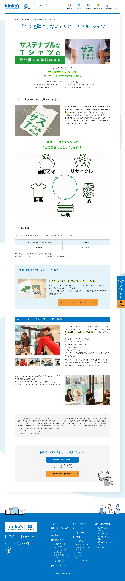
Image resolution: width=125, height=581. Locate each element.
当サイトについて (103, 547)
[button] (16, 340)
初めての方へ (98, 8)
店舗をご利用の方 (59, 544)
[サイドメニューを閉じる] (123, 274)
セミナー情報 (78, 524)
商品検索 (69, 8)
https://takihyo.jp (36, 433)
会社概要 (78, 541)
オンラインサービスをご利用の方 (61, 551)
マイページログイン (40, 6)
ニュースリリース (81, 544)
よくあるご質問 (79, 533)
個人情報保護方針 (103, 528)
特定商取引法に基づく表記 (105, 538)
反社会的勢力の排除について (105, 543)
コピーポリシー (102, 531)
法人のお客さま (107, 8)
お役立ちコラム (57, 566)
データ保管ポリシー (104, 534)
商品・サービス (25, 19)
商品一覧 (79, 8)
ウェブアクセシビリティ (83, 556)
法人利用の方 (58, 547)
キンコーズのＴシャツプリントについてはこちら (78, 302)
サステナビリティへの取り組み (83, 548)
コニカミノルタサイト (83, 560)
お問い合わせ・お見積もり (62, 474)
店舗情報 (88, 8)
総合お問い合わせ (29, 537)
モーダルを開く (17, 327)
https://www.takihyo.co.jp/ (36, 431)
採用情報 (78, 552)
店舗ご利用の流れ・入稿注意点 (61, 556)
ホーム (16, 19)
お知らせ (76, 528)
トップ (53, 524)
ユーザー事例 (56, 561)
